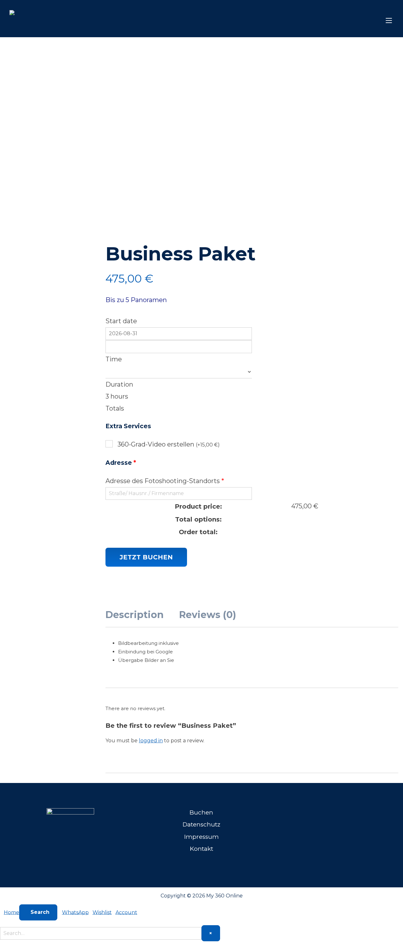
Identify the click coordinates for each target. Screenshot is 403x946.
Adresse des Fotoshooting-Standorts (164, 481)
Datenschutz (201, 824)
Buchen (201, 812)
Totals (114, 408)
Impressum (201, 836)
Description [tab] (134, 615)
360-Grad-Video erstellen (168, 444)
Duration (119, 384)
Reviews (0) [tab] (207, 615)
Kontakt (201, 848)
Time (113, 359)
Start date (121, 321)
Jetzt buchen (146, 557)
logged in (151, 741)
